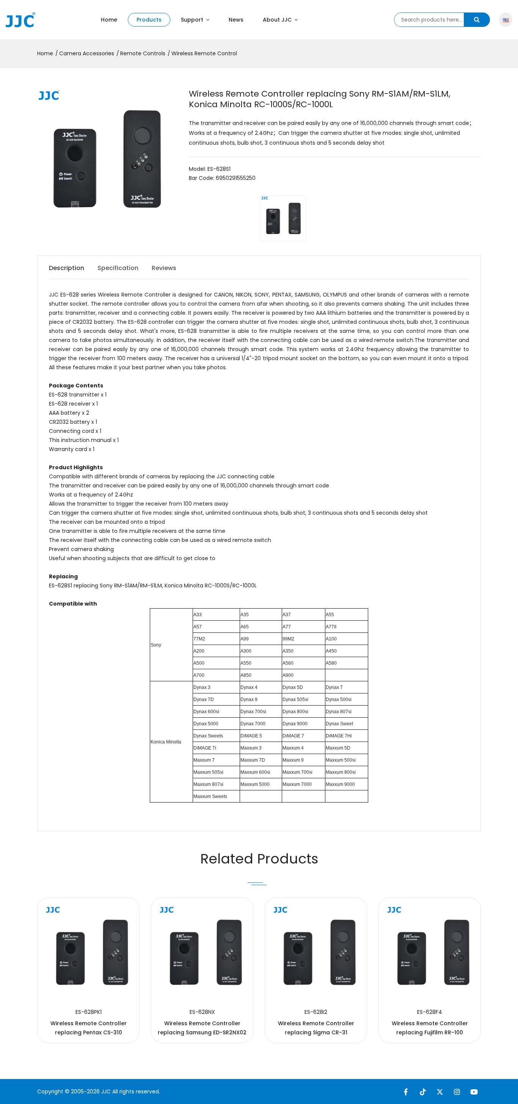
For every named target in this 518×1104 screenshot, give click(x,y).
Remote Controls (142, 53)
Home (109, 19)
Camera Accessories (86, 53)
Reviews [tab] (164, 268)
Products (149, 19)
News (236, 19)
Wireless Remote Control (204, 53)
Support (193, 19)
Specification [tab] (117, 268)
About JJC (278, 19)
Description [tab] (66, 268)
